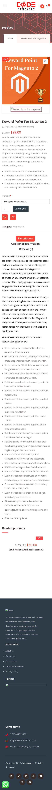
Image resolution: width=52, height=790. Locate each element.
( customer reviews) (25, 126)
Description (25, 238)
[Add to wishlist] (5, 217)
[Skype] (22, 782)
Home (10, 38)
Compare (13, 217)
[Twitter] (19, 776)
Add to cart (20, 209)
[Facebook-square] (11, 776)
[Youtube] (30, 782)
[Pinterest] (26, 776)
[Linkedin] (41, 776)
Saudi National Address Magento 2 (26, 549)
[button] (47, 6)
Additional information (25, 244)
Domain (6, 195)
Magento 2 (18, 226)
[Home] (9, 611)
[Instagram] (33, 776)
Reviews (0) (26, 249)
